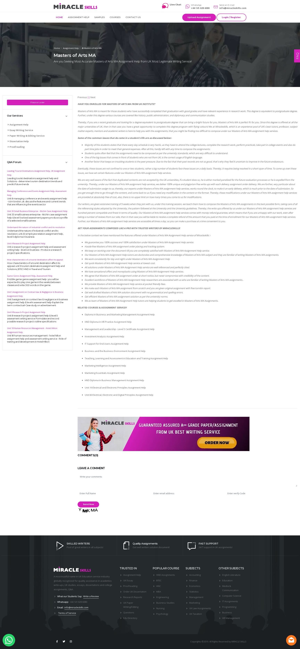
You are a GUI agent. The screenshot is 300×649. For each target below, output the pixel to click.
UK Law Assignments (200, 608)
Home (59, 17)
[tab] (37, 115)
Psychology (162, 613)
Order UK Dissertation (134, 591)
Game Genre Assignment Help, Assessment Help (29, 275)
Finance (193, 580)
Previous (82, 97)
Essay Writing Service (21, 130)
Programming (229, 606)
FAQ (297, 56)
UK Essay (128, 580)
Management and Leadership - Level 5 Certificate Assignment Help (120, 329)
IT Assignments (230, 601)
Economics (194, 586)
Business (227, 612)
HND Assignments (165, 574)
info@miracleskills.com (232, 8)
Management (196, 597)
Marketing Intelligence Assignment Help (105, 365)
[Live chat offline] (291, 640)
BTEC (158, 580)
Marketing (194, 602)
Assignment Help (78, 17)
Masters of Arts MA (93, 48)
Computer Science (231, 595)
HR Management (231, 618)
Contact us (133, 17)
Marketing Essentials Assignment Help (105, 373)
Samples (99, 17)
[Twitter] (64, 641)
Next (92, 97)
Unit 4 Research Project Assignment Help (26, 243)
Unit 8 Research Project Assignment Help (26, 312)
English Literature (231, 574)
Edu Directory (130, 618)
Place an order (37, 102)
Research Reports (132, 597)
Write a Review (91, 596)
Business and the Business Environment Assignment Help (115, 351)
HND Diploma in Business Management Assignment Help (114, 380)
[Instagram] (71, 641)
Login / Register (231, 17)
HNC (158, 586)
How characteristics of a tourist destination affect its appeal (35, 259)
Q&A (70, 589)
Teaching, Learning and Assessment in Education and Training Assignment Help (126, 358)
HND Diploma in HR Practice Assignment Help (108, 321)
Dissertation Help (19, 141)
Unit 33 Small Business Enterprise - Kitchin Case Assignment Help (37, 211)
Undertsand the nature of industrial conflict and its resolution (36, 227)
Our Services (15, 115)
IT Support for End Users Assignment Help (107, 343)
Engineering (162, 597)
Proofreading (17, 146)
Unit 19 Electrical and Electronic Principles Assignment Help (115, 387)
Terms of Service (67, 613)
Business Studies (165, 602)
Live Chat (175, 4)
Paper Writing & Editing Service (27, 135)
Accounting (195, 574)
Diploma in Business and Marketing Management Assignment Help (120, 314)
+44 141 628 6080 (78, 601)
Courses (115, 17)
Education (227, 580)
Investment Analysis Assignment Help (104, 336)
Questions (128, 612)
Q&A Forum (14, 162)
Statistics (194, 591)
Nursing (160, 608)
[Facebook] (57, 641)
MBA (158, 591)
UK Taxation (195, 613)
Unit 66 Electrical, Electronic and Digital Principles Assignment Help (119, 394)
